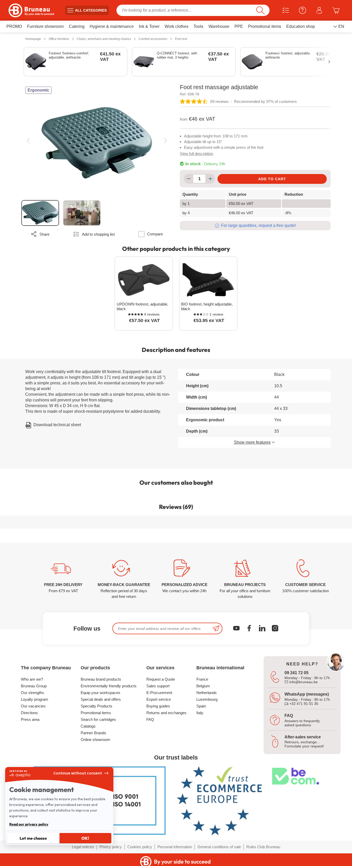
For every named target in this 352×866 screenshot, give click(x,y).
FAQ (150, 719)
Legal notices (83, 847)
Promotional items (96, 713)
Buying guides (158, 706)
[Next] (165, 140)
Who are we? (32, 679)
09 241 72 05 (296, 673)
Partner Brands (93, 733)
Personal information (174, 847)
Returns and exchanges (166, 713)
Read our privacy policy (28, 824)
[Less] (188, 179)
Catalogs (88, 726)
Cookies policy (139, 847)
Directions (29, 713)
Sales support (158, 686)
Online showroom (95, 739)
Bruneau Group (34, 686)
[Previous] (28, 140)
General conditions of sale (219, 847)
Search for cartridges (98, 719)
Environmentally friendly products (109, 686)
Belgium (203, 686)
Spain (201, 706)
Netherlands (206, 692)
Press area (30, 719)
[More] (210, 179)
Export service (158, 699)
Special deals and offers (101, 699)
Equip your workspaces (100, 692)
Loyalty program (34, 699)
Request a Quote (160, 679)
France (202, 679)
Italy (199, 713)
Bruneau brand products (101, 679)
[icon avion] (215, 628)
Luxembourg (206, 699)
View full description (196, 153)
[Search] (260, 10)
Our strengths (32, 692)
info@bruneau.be (303, 682)
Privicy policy (110, 847)
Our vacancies (33, 706)
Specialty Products (96, 706)
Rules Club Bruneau (263, 847)
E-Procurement (159, 692)
